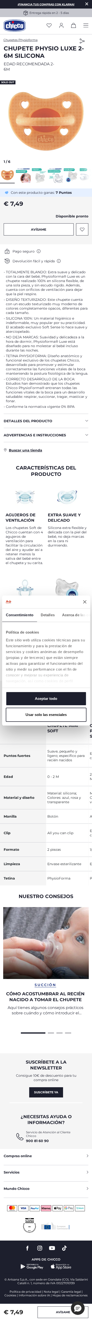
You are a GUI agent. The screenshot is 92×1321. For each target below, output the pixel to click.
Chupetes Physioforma (20, 40)
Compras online (18, 1156)
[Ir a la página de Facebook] (27, 1248)
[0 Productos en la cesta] (73, 26)
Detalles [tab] (47, 615)
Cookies (10, 1295)
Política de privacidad (25, 1291)
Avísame (38, 229)
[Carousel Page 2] (51, 1032)
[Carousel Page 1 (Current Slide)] (33, 1032)
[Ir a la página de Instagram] (40, 1248)
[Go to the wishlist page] (49, 26)
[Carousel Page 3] (59, 1032)
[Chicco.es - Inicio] (15, 26)
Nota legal (51, 1291)
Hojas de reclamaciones (70, 1295)
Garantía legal (71, 1291)
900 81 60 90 (37, 1141)
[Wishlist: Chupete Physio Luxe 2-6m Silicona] (82, 229)
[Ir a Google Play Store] (32, 1267)
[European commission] (55, 1225)
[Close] (87, 4)
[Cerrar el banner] (84, 602)
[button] (46, 121)
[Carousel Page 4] (68, 1032)
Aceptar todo (46, 698)
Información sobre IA (34, 1295)
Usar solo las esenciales (46, 715)
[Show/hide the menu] (85, 26)
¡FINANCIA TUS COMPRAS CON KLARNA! (46, 4)
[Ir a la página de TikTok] (64, 1248)
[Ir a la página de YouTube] (52, 1248)
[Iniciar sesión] (61, 26)
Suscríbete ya (46, 1092)
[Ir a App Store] (61, 1267)
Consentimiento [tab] (19, 615)
